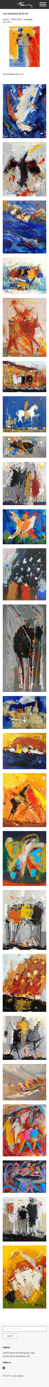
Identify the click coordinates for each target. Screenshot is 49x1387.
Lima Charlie (18, 1376)
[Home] (24, 4)
